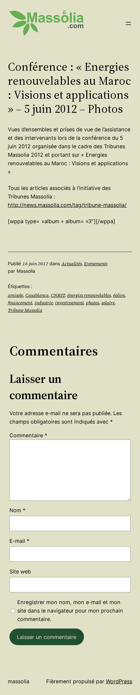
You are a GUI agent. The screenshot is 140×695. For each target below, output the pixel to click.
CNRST (58, 295)
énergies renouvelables (89, 295)
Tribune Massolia (25, 310)
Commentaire (28, 435)
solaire (108, 302)
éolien (119, 295)
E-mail (19, 541)
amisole (15, 295)
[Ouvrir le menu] (128, 23)
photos (92, 302)
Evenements (95, 263)
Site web (20, 571)
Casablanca (37, 295)
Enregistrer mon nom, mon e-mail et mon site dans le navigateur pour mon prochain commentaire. (70, 610)
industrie (44, 302)
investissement (69, 302)
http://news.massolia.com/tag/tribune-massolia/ (67, 205)
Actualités (72, 263)
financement (20, 302)
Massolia (18, 681)
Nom (17, 510)
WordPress (119, 681)
